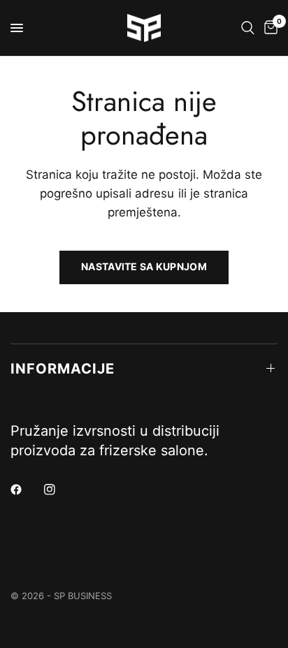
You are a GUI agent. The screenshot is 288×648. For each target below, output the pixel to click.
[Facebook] (25, 489)
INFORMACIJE (62, 368)
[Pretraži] (247, 28)
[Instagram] (59, 489)
